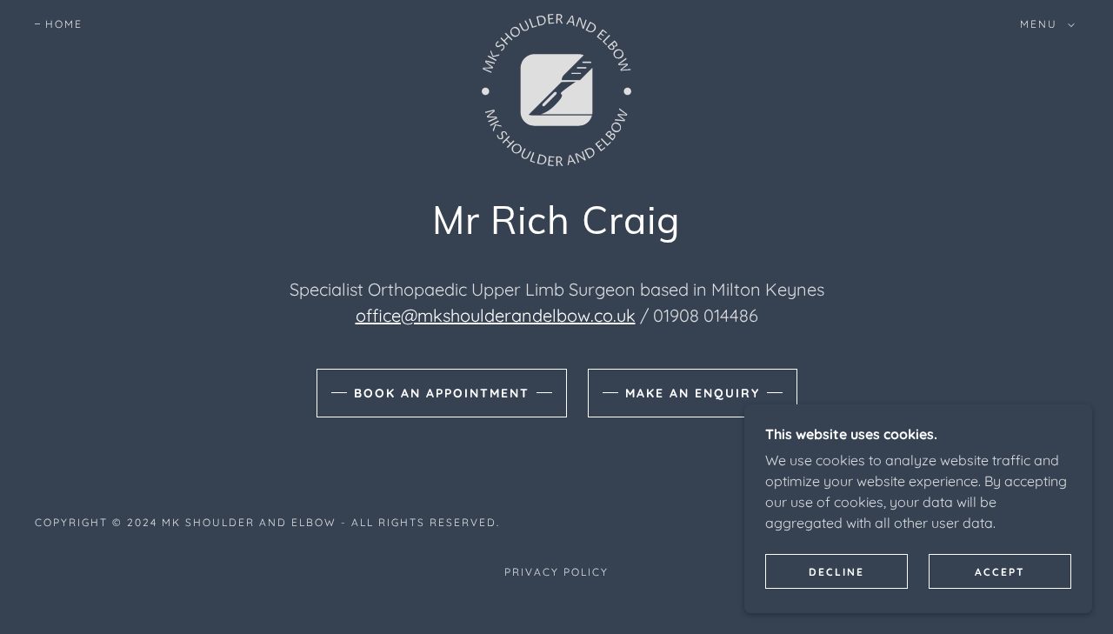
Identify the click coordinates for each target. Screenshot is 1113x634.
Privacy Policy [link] (556, 571)
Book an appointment (442, 393)
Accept (1000, 571)
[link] (556, 21)
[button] (1044, 24)
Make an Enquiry (692, 393)
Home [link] (64, 23)
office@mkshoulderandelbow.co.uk (496, 315)
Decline (836, 571)
